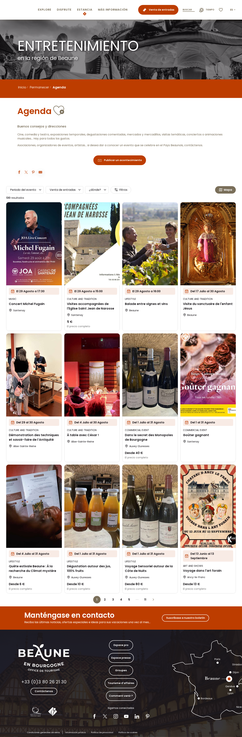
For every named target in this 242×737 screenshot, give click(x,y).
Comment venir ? (121, 696)
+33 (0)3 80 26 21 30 (44, 682)
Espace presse (121, 658)
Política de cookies (128, 732)
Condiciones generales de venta (43, 732)
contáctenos (193, 145)
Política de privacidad (102, 732)
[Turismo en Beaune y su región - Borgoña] (18, 9)
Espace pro (121, 645)
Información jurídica (75, 732)
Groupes (121, 670)
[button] (233, 9)
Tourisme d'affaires (121, 683)
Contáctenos (44, 691)
